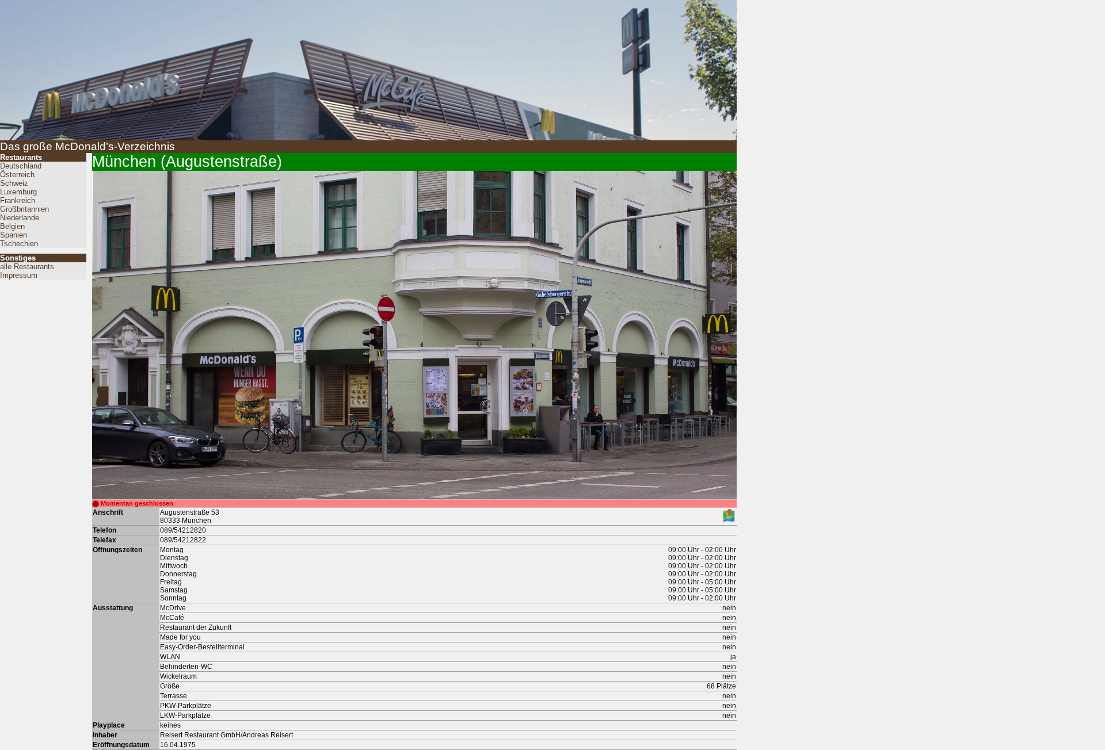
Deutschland (20, 166)
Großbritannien (24, 209)
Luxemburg (18, 192)
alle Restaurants (27, 266)
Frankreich (17, 200)
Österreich (17, 174)
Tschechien (19, 243)
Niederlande (19, 217)
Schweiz (14, 183)
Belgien (12, 226)
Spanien (13, 235)
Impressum (18, 275)
